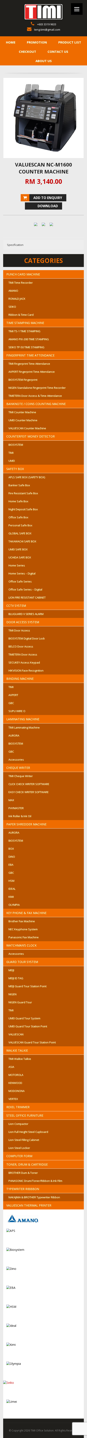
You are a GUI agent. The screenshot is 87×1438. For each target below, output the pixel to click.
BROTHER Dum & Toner (23, 1173)
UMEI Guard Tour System (24, 1018)
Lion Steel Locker (19, 1148)
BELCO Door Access (20, 646)
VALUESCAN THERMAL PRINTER (28, 1205)
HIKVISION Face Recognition (26, 670)
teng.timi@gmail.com (47, 29)
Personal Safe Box (20, 525)
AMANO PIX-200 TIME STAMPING (28, 339)
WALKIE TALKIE (17, 1050)
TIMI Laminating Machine (24, 727)
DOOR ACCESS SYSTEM (22, 622)
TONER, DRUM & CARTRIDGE (27, 1164)
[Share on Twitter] (43, 226)
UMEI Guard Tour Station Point (27, 1026)
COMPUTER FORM (19, 1156)
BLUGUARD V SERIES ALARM (26, 614)
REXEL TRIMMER (18, 1107)
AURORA (13, 735)
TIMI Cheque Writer (20, 776)
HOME (10, 42)
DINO (11, 856)
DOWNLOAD (48, 206)
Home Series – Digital (21, 573)
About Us (43, 61)
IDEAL (11, 889)
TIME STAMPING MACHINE (25, 323)
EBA (10, 865)
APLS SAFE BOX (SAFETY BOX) (26, 477)
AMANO (13, 290)
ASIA (11, 1067)
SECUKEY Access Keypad (24, 662)
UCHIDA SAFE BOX (19, 557)
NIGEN (12, 994)
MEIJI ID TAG (15, 978)
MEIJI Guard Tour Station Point (27, 986)
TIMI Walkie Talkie (19, 1059)
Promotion (37, 42)
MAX (11, 800)
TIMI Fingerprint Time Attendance (29, 364)
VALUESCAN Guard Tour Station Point (32, 1042)
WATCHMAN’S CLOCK (21, 945)
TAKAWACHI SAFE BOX (22, 541)
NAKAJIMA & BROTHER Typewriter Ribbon (34, 1197)
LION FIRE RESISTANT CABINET (27, 597)
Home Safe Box (18, 501)
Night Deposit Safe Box (23, 509)
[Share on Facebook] (35, 226)
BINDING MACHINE (20, 679)
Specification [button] (15, 245)
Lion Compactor (18, 1124)
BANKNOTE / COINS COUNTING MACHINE (36, 404)
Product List (69, 42)
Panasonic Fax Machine (23, 937)
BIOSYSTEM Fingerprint (22, 380)
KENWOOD (15, 1083)
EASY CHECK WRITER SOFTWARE (28, 792)
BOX (11, 848)
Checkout (27, 51)
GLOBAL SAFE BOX (19, 533)
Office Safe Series (20, 581)
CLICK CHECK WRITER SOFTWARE (28, 784)
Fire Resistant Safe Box (23, 493)
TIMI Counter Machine (22, 412)
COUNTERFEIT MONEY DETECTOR (30, 436)
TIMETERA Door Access (22, 654)
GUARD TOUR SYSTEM (22, 962)
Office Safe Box (18, 517)
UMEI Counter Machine (22, 420)
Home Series (16, 565)
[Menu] (77, 9)
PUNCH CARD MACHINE (23, 274)
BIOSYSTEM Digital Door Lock (26, 638)
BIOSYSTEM (15, 445)
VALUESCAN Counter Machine (27, 428)
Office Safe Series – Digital (25, 589)
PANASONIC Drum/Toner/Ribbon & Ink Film (35, 1181)
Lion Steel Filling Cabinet (23, 1140)
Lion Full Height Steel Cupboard (28, 1132)
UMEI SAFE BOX (18, 549)
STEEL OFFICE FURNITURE (24, 1115)
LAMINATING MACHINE (22, 719)
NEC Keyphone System (23, 929)
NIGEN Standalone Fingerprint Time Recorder (37, 388)
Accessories (16, 759)
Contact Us (58, 51)
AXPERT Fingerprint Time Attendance (31, 372)
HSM (11, 881)
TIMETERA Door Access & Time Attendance (35, 396)
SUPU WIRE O (16, 711)
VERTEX (13, 1099)
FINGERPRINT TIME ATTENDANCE (30, 355)
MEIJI (11, 970)
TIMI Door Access (19, 630)
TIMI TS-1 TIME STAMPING (24, 331)
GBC (11, 703)
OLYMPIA (14, 905)
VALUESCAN (15, 1034)
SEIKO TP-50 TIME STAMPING (26, 347)
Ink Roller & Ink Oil (19, 816)
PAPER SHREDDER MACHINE (26, 824)
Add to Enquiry (47, 197)
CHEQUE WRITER (18, 768)
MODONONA (16, 1091)
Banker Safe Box (19, 485)
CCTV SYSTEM (16, 606)
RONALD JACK (16, 299)
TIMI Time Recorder (20, 282)
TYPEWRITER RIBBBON (22, 1189)
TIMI (11, 453)
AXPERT (13, 695)
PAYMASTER (16, 808)
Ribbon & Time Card (21, 315)
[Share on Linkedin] (51, 226)
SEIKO (12, 307)
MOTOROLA (15, 1075)
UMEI (11, 461)
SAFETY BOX (15, 469)
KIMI (11, 897)
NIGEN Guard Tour (20, 1002)
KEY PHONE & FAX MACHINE (26, 913)
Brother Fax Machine (21, 921)
